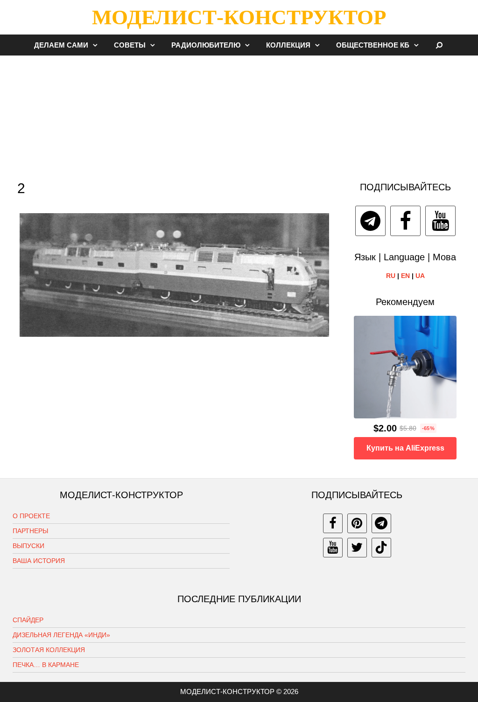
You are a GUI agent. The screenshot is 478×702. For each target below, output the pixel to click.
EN (405, 275)
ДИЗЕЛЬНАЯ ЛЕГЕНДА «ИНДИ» (61, 635)
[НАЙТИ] (439, 45)
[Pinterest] (357, 523)
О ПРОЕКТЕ (31, 516)
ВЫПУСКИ (28, 545)
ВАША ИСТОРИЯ (39, 560)
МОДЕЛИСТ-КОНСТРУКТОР (239, 17)
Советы (130, 45)
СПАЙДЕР (28, 620)
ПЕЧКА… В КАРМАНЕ (46, 664)
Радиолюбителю (205, 45)
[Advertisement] (239, 114)
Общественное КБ (372, 45)
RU (390, 275)
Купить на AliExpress (405, 448)
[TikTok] (381, 547)
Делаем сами (61, 45)
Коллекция (288, 45)
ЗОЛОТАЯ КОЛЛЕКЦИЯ (49, 649)
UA (420, 275)
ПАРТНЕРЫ (30, 531)
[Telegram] (370, 221)
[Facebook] (405, 221)
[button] (97, 45)
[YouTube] (440, 221)
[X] (357, 547)
